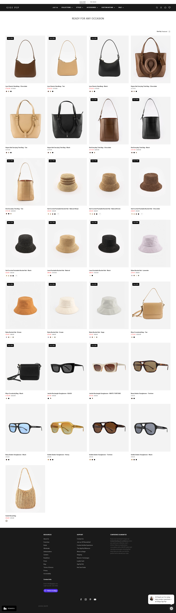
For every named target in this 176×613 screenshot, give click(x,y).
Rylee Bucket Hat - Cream (55, 332)
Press (45, 561)
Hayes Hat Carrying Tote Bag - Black (58, 147)
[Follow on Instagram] (85, 599)
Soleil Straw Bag (11, 516)
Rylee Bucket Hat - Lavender (140, 270)
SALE (120, 7)
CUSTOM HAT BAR (107, 7)
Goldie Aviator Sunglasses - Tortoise (100, 454)
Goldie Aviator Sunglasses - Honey (58, 454)
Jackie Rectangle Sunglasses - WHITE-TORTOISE (105, 393)
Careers (46, 554)
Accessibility (47, 573)
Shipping (79, 554)
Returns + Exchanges (83, 558)
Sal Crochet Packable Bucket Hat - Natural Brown (104, 209)
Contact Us (80, 539)
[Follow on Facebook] (81, 599)
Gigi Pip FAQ (80, 564)
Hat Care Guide (81, 567)
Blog (45, 564)
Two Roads (93, 2)
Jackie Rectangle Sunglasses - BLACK (59, 393)
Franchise (46, 542)
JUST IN (55, 7)
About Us (46, 539)
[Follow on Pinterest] (90, 599)
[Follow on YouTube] (95, 599)
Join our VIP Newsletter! (84, 542)
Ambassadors (48, 551)
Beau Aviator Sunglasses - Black (16, 454)
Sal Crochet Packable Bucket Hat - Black (18, 270)
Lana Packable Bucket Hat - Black (100, 270)
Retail (45, 545)
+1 (58, 214)
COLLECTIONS (66, 7)
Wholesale (47, 548)
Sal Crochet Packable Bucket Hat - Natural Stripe (63, 209)
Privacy (46, 570)
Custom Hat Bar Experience (85, 545)
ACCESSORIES (91, 7)
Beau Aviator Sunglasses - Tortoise (142, 393)
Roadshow (47, 558)
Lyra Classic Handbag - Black (98, 86)
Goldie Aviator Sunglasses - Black (141, 454)
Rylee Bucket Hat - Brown (13, 332)
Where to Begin (81, 551)
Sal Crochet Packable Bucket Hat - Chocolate (145, 209)
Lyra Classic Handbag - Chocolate (16, 86)
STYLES (78, 7)
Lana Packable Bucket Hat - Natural (58, 270)
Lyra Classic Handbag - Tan (56, 86)
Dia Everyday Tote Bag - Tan (14, 209)
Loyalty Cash (80, 561)
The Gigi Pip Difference (83, 548)
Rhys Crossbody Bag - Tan (139, 332)
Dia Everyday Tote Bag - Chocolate (100, 147)
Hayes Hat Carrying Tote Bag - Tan (16, 147)
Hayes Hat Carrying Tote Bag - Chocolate (144, 86)
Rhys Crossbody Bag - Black (14, 393)
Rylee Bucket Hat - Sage (96, 332)
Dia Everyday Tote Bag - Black (140, 147)
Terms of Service (48, 567)
